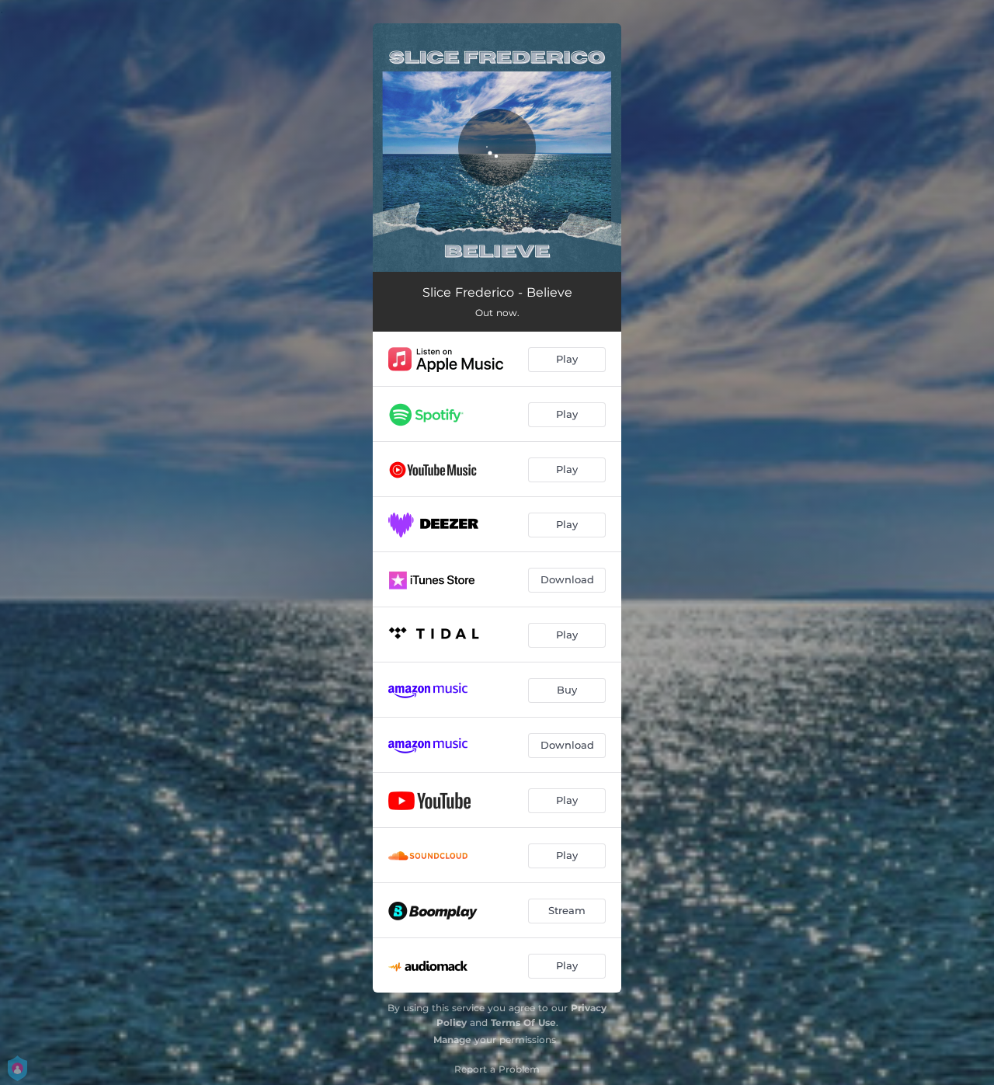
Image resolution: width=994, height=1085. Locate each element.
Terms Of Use (523, 1022)
